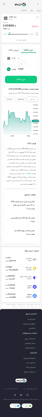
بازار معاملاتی (29, 343)
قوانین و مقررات (28, 324)
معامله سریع (29, 339)
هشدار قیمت (29, 348)
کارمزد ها (31, 319)
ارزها (31, 10)
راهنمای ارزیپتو (29, 358)
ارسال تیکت (30, 367)
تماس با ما (30, 363)
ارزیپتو (39, 10)
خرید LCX (21, 79)
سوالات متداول (29, 372)
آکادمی (31, 328)
